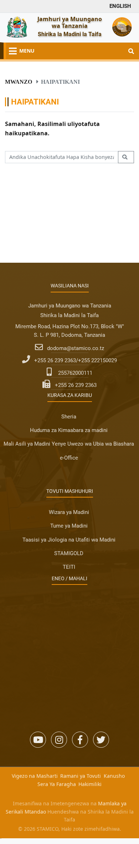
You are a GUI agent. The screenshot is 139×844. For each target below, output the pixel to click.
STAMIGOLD (68, 553)
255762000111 (75, 373)
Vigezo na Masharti (35, 775)
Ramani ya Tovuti (80, 775)
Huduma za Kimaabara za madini (69, 430)
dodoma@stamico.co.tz (75, 348)
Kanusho (114, 775)
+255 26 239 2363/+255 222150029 (75, 360)
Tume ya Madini (69, 526)
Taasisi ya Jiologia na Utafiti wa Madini (68, 540)
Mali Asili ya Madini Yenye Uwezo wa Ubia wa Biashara (69, 444)
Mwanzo (18, 81)
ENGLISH (120, 6)
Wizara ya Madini (69, 512)
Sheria (68, 416)
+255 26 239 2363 (76, 385)
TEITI (69, 567)
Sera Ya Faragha (56, 784)
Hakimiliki (90, 784)
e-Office (69, 458)
